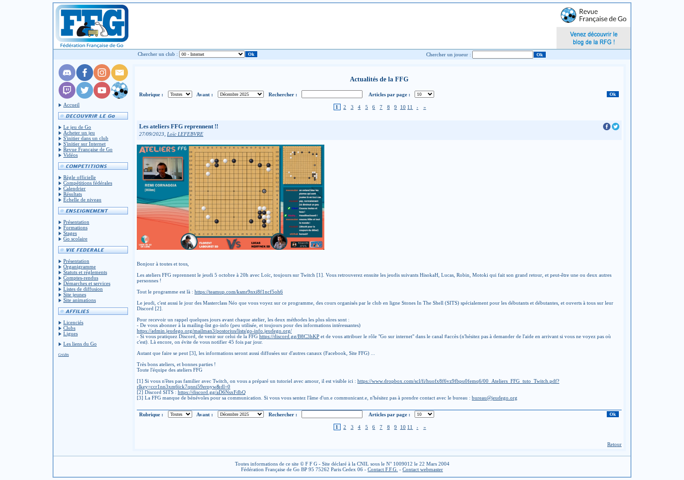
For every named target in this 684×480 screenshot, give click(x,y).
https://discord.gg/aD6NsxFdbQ (212, 392)
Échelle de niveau (82, 199)
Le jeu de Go (77, 127)
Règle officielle (79, 177)
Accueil (71, 104)
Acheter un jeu (79, 132)
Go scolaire (75, 238)
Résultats (72, 194)
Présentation (76, 222)
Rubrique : (151, 94)
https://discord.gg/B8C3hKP (289, 336)
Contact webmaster (422, 469)
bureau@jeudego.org (494, 397)
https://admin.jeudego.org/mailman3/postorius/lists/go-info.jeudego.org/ (214, 330)
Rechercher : (282, 94)
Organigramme (79, 266)
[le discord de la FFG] (67, 79)
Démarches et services (86, 283)
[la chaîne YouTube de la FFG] (102, 97)
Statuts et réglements (85, 272)
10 (403, 107)
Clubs (69, 328)
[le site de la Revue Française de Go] (119, 97)
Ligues (70, 333)
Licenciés (73, 322)
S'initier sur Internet (84, 144)
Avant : (204, 94)
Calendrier (74, 188)
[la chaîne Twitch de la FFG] (67, 97)
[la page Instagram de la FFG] (102, 79)
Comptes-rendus (80, 277)
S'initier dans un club (85, 138)
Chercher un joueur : (448, 54)
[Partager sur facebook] (607, 128)
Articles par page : (389, 94)
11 (410, 107)
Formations (75, 227)
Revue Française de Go (88, 149)
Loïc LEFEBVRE (185, 134)
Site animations (79, 300)
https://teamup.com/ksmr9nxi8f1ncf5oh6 (238, 291)
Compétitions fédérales (87, 183)
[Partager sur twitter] (615, 128)
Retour (614, 444)
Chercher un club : (158, 54)
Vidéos (70, 155)
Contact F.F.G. (383, 469)
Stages (70, 233)
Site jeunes (74, 294)
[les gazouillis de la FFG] (84, 97)
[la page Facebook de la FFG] (84, 79)
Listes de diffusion (83, 289)
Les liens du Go (80, 344)
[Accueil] (91, 26)
